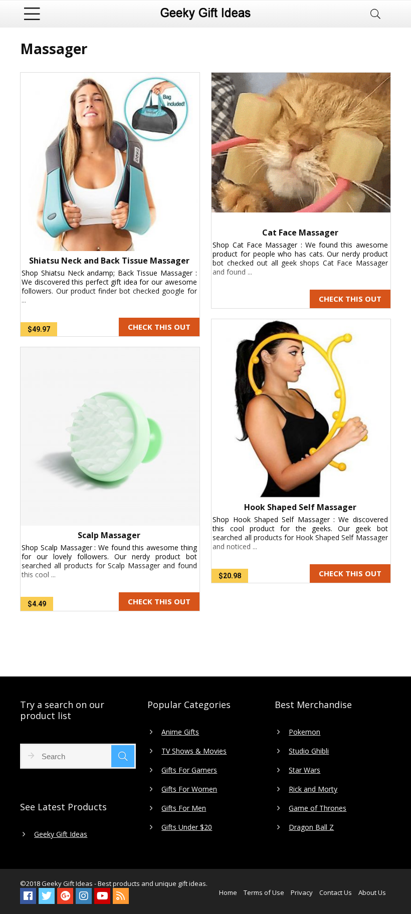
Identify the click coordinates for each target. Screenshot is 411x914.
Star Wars (304, 770)
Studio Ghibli (309, 751)
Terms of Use (264, 892)
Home (228, 892)
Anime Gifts (180, 732)
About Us (372, 892)
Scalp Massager (109, 535)
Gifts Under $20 (186, 827)
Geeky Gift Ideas (60, 834)
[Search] (375, 14)
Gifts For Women (189, 789)
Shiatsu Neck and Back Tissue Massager (109, 260)
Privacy (302, 892)
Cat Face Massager (300, 232)
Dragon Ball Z (311, 827)
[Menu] (32, 14)
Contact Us (335, 892)
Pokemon (304, 732)
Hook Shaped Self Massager (300, 507)
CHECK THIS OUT (159, 327)
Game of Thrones (317, 808)
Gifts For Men (183, 808)
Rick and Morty (313, 789)
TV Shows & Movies (194, 751)
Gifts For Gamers (189, 770)
